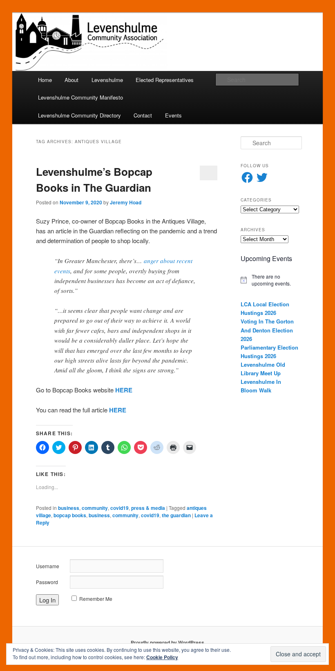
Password (47, 581)
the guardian (176, 515)
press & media (148, 508)
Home (45, 80)
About (71, 80)
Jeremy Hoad (125, 202)
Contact (143, 115)
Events (173, 115)
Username (47, 565)
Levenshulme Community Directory (79, 115)
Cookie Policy (162, 657)
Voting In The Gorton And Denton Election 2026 (267, 329)
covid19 (119, 508)
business (68, 508)
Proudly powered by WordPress (167, 642)
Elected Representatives (165, 80)
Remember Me (95, 598)
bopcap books (70, 515)
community (95, 508)
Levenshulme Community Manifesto (80, 97)
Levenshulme (107, 80)
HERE (123, 389)
